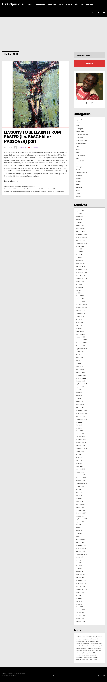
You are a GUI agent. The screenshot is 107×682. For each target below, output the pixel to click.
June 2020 (79, 422)
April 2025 (79, 258)
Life (77, 164)
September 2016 (81, 554)
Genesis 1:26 (79, 648)
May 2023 (79, 325)
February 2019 (80, 469)
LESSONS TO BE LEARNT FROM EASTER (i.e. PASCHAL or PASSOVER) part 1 (32, 136)
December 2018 (81, 475)
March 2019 (79, 466)
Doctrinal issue (86, 646)
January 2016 (80, 578)
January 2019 (80, 472)
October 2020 (80, 416)
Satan (90, 657)
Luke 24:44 (13, 191)
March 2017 (79, 537)
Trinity (94, 659)
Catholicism (80, 132)
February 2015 (80, 610)
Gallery (78, 152)
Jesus (89, 650)
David (100, 643)
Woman (78, 196)
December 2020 (81, 410)
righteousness (79, 657)
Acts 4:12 (13, 189)
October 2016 (80, 551)
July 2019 (79, 454)
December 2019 (81, 440)
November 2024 (81, 272)
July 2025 (79, 249)
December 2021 (81, 375)
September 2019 (81, 449)
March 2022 (80, 366)
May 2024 (79, 290)
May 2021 (79, 396)
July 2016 (79, 560)
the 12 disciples (42, 191)
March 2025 (80, 261)
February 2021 (80, 404)
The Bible (49, 191)
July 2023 (79, 319)
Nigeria (78, 179)
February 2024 (80, 299)
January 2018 (80, 507)
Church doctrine (19, 186)
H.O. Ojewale (13, 4)
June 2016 (79, 563)
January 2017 (80, 542)
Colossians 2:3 (94, 643)
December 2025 (81, 234)
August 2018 (80, 487)
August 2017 (79, 522)
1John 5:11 (7, 189)
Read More (9, 181)
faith (77, 146)
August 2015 (80, 592)
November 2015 (81, 583)
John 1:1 (60, 189)
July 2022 (79, 355)
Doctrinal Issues (81, 143)
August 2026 (80, 211)
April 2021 (79, 399)
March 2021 (79, 402)
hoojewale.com (81, 155)
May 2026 (79, 220)
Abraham (78, 636)
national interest (81, 173)
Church (26, 189)
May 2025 (79, 255)
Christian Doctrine (9, 186)
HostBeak (13, 675)
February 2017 (80, 539)
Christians (96, 641)
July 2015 (79, 595)
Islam (77, 158)
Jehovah (85, 650)
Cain (87, 639)
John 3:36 (6, 191)
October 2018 (80, 481)
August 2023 (80, 316)
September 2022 (81, 349)
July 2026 (79, 214)
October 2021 (80, 381)
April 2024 (79, 293)
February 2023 (80, 334)
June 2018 (79, 493)
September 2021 (81, 384)
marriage (79, 167)
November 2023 (81, 308)
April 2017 (79, 534)
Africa (78, 123)
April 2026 (79, 223)
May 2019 (79, 460)
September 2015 (81, 589)
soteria (32, 186)
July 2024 (79, 284)
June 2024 (79, 287)
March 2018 (79, 501)
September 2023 (81, 314)
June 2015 (79, 598)
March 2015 (79, 607)
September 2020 (81, 419)
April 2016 (79, 569)
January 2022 (80, 372)
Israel (55, 189)
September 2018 (81, 484)
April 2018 (79, 498)
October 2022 (80, 346)
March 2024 (80, 296)
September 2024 (81, 278)
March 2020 (80, 431)
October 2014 (80, 622)
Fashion (78, 149)
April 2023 (79, 328)
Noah (82, 655)
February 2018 (80, 504)
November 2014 (81, 619)
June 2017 (79, 528)
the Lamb (61, 191)
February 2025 (80, 264)
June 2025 (79, 252)
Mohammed (19, 191)
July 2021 (79, 390)
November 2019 (81, 443)
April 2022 (79, 363)
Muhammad (95, 652)
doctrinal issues (95, 646)
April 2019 (79, 463)
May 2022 (79, 360)
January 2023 (80, 337)
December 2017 (81, 510)
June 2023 (79, 322)
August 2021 (80, 387)
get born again (36, 189)
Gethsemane (44, 189)
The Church (55, 191)
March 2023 (80, 331)
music (78, 170)
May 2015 (79, 601)
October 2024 (80, 275)
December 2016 (81, 545)
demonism (78, 646)
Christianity (79, 137)
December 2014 (81, 616)
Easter (30, 189)
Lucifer (80, 652)
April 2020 (79, 428)
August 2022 (80, 352)
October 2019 (80, 446)
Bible (77, 126)
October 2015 (80, 586)
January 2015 (80, 613)
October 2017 (80, 516)
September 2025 (81, 243)
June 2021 (79, 393)
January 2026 (80, 231)
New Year (79, 176)
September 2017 (81, 519)
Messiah (85, 652)
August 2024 (80, 281)
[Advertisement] (53, 32)
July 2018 (79, 490)
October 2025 (80, 240)
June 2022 (79, 358)
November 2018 (81, 478)
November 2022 (81, 343)
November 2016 (81, 548)
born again (79, 129)
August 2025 (80, 246)
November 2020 (81, 413)
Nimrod (78, 655)
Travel (78, 190)
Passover (25, 191)
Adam (83, 636)
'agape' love (80, 120)
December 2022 (81, 340)
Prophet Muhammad (89, 655)
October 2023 (80, 311)
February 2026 (80, 228)
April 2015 (79, 604)
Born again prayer (80, 639)
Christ (98, 639)
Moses (90, 652)
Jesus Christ (27, 186)
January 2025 (80, 267)
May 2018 (79, 495)
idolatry (100, 648)
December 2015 (81, 581)
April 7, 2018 (8, 147)
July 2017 (78, 525)
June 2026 (79, 217)
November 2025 (81, 237)
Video (78, 193)
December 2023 (81, 305)
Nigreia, (78, 181)
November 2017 (81, 513)
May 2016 (79, 566)
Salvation (35, 191)
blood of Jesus (19, 189)
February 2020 (80, 434)
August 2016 (80, 557)
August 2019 (80, 451)
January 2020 (80, 437)
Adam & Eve (88, 636)
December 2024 (81, 270)
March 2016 (79, 572)
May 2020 (79, 425)
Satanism (95, 657)
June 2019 (79, 457)
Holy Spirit (51, 189)
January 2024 (80, 302)
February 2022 (80, 369)
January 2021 (80, 407)
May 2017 (79, 531)
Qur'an (30, 191)
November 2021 (81, 378)
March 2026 (80, 226)
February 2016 (80, 575)
